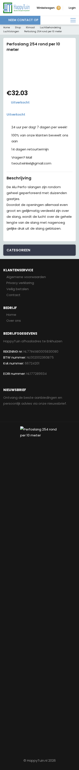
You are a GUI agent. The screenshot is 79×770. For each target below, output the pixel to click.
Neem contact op (23, 20)
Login (72, 8)
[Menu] (73, 20)
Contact (13, 295)
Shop (18, 27)
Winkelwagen (48, 8)
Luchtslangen (11, 31)
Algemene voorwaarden (26, 277)
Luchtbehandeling (50, 27)
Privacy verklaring (20, 282)
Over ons (13, 320)
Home (6, 27)
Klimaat (30, 27)
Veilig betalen (17, 289)
